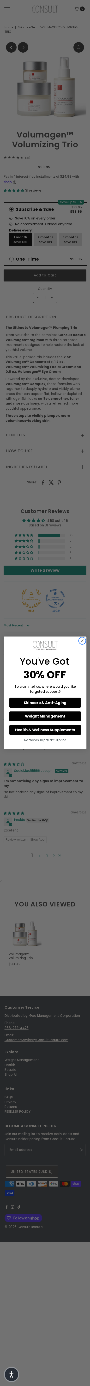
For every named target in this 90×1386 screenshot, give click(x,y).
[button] (11, 1374)
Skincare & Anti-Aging (45, 702)
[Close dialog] (82, 640)
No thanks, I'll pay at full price (45, 740)
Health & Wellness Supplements (45, 730)
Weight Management (45, 716)
